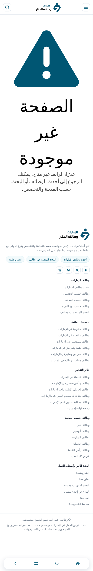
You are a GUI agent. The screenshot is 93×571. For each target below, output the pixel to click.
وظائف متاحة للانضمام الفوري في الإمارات (65, 395)
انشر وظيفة (15, 259)
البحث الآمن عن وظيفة (77, 485)
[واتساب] (68, 270)
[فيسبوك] (86, 270)
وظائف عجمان (81, 443)
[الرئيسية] (77, 563)
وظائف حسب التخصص (76, 293)
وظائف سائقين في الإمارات (74, 335)
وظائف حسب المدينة (77, 299)
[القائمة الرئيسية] (86, 7)
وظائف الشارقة (81, 437)
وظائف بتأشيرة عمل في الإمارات (71, 383)
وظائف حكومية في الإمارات (74, 329)
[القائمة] (36, 563)
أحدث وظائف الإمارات (75, 259)
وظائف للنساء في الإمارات (75, 377)
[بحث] (7, 7)
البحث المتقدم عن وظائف (42, 259)
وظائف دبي (83, 425)
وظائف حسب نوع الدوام (76, 306)
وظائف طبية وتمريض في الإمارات (70, 347)
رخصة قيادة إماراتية (78, 408)
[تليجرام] (59, 270)
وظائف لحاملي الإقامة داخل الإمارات (69, 389)
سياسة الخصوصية (79, 504)
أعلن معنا (84, 479)
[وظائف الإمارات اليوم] (48, 7)
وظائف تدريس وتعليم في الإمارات (70, 354)
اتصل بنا (85, 498)
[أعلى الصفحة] (15, 563)
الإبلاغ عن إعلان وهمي (77, 491)
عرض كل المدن (80, 456)
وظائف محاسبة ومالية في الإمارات (70, 360)
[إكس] (77, 270)
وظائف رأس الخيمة (78, 450)
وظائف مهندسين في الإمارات (73, 341)
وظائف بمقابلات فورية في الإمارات (70, 402)
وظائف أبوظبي (81, 431)
